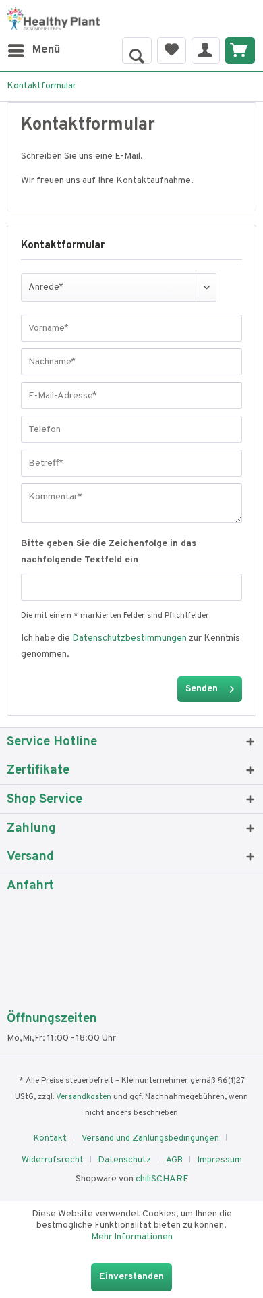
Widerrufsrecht (53, 1160)
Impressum (220, 1160)
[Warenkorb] (240, 50)
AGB (174, 1160)
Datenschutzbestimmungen (129, 638)
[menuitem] (33, 50)
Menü (46, 50)
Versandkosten (83, 1096)
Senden (201, 689)
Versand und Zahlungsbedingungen (150, 1138)
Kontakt (50, 1138)
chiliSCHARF (162, 1179)
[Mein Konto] (206, 50)
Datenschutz (124, 1160)
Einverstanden (131, 1276)
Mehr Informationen (132, 1237)
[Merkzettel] (171, 50)
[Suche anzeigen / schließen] (137, 50)
